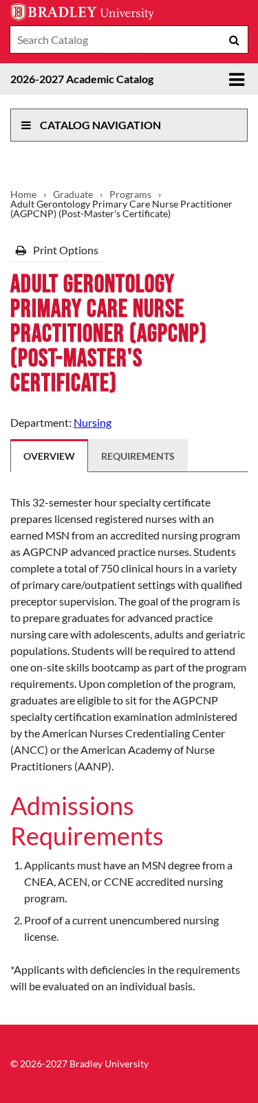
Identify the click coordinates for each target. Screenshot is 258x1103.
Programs (130, 194)
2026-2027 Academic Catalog (81, 78)
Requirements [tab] (138, 456)
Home (23, 194)
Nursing (92, 422)
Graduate (73, 194)
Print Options (64, 249)
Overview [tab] (49, 456)
